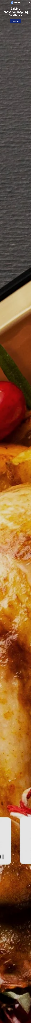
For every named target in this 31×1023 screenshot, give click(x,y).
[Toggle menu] (1, 2)
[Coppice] (16, 2)
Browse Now (15, 21)
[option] (15, 511)
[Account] (29, 2)
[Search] (5, 2)
